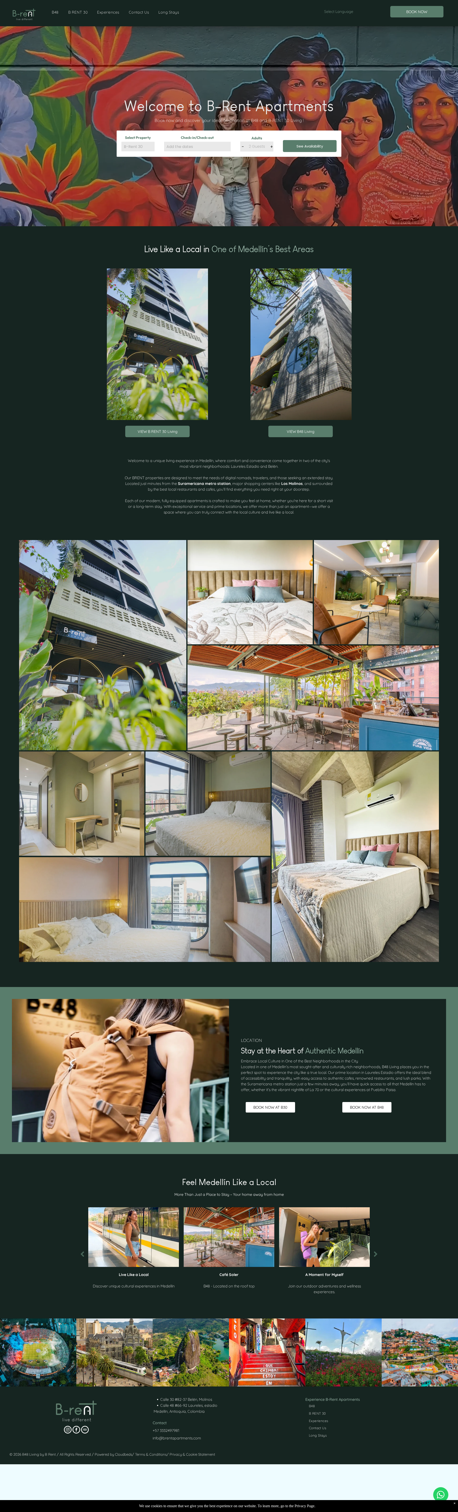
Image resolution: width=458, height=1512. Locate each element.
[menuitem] (55, 12)
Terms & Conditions (151, 1454)
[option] (152, 1248)
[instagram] (68, 1430)
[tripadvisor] (85, 1430)
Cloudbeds (123, 1454)
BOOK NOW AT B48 (367, 1107)
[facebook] (76, 1430)
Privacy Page (304, 1506)
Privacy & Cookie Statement (192, 1454)
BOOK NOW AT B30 (270, 1107)
